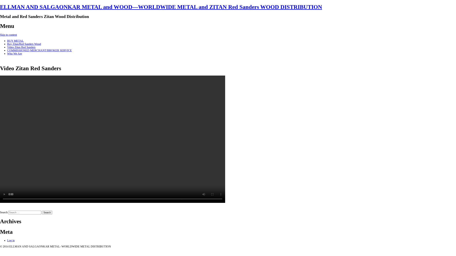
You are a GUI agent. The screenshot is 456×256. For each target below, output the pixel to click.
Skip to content (8, 34)
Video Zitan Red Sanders (21, 47)
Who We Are (14, 53)
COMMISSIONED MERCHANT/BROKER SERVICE (39, 50)
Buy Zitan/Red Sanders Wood (24, 44)
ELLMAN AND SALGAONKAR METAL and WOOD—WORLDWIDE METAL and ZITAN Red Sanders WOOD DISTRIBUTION (161, 7)
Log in (11, 240)
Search (4, 212)
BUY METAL (15, 40)
